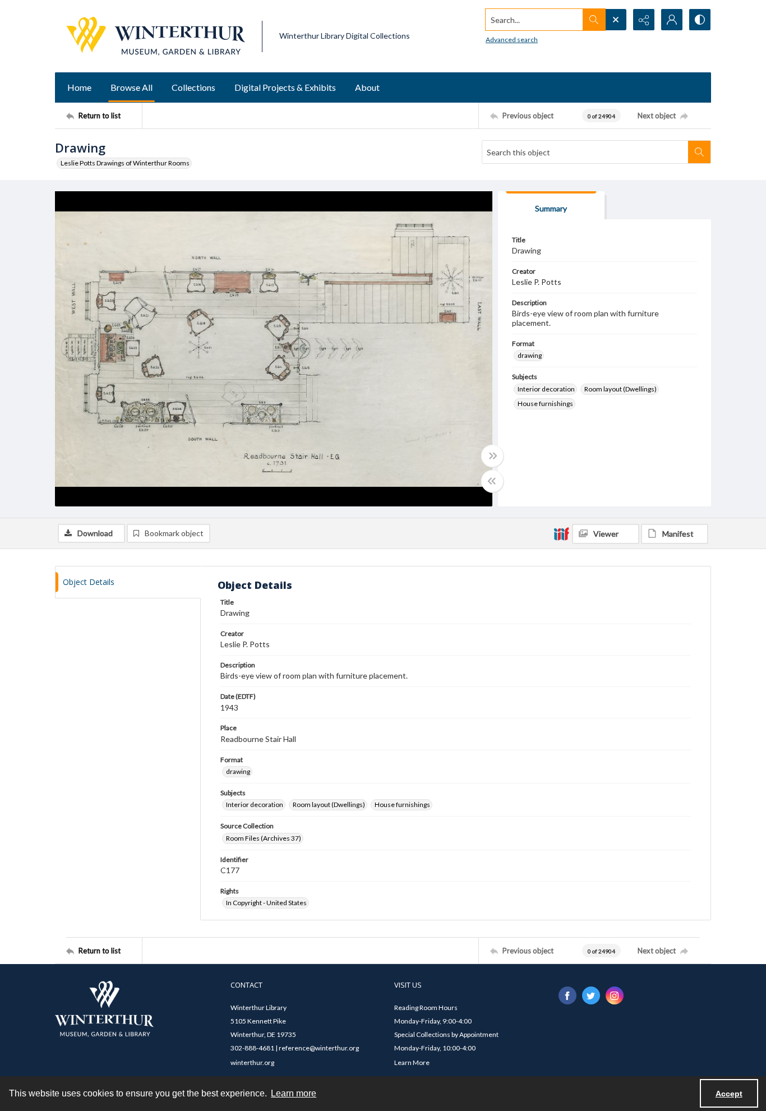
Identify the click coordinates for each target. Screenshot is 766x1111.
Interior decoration (546, 389)
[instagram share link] (615, 995)
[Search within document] (699, 152)
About (367, 87)
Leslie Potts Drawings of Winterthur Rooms (125, 163)
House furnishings (545, 403)
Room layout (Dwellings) (620, 389)
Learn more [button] (293, 1093)
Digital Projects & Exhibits (285, 87)
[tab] (551, 205)
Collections (193, 87)
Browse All (131, 87)
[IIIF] (561, 533)
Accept (729, 1093)
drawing (530, 355)
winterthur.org (252, 1062)
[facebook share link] (567, 995)
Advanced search (512, 39)
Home (79, 87)
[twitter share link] (591, 995)
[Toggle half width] (492, 481)
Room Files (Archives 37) (263, 838)
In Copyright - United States (266, 902)
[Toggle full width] (492, 456)
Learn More (412, 1062)
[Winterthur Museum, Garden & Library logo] (155, 36)
